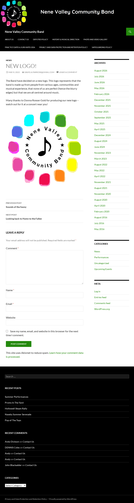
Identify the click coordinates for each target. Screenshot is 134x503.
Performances (101, 257)
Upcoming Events (103, 269)
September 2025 (102, 117)
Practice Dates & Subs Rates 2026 (20, 47)
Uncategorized (101, 263)
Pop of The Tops (13, 420)
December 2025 (102, 100)
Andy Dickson (12, 441)
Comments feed (102, 303)
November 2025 (102, 105)
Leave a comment (68, 72)
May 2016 (99, 229)
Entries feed (100, 297)
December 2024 (102, 135)
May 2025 (99, 123)
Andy (7, 453)
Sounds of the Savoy (16, 205)
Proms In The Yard (14, 402)
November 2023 (102, 152)
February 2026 (101, 94)
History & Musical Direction (65, 39)
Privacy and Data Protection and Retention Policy (63, 47)
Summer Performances (16, 396)
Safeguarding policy (102, 47)
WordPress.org (102, 309)
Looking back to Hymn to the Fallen (24, 216)
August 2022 (100, 164)
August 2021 (100, 188)
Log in (97, 291)
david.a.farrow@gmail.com (39, 72)
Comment (12, 248)
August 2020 (100, 199)
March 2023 (100, 158)
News (9, 60)
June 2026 (99, 82)
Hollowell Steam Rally (16, 408)
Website (10, 317)
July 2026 (99, 76)
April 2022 (99, 176)
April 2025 (99, 129)
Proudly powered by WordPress (62, 499)
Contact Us (23, 39)
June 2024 (99, 146)
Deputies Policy (40, 39)
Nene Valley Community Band (24, 31)
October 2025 (101, 111)
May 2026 (99, 88)
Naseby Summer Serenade (18, 414)
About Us (9, 39)
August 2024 (100, 141)
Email (10, 303)
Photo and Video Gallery (95, 39)
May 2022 (99, 170)
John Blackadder (13, 465)
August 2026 (100, 70)
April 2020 (99, 205)
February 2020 (101, 211)
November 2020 (102, 193)
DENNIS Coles (12, 447)
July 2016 (99, 223)
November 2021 (102, 182)
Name (10, 290)
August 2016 (100, 217)
